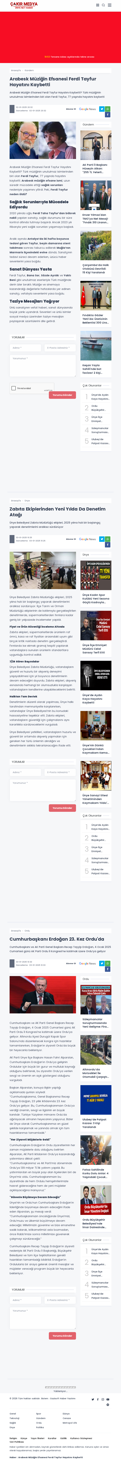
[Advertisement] (60, 32)
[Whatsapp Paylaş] (107, 109)
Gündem (29, 70)
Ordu (27, 930)
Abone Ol (71, 109)
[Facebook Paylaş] (107, 114)
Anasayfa (16, 70)
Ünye (27, 500)
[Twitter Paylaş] (102, 109)
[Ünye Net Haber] (24, 4)
